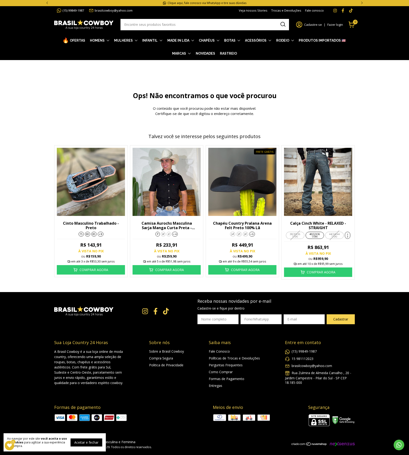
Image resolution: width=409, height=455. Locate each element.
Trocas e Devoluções (286, 10)
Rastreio (228, 53)
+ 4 (175, 234)
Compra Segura (161, 358)
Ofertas (77, 40)
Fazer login (335, 24)
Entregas (215, 385)
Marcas (179, 53)
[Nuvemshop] (309, 444)
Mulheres (123, 40)
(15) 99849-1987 (73, 10)
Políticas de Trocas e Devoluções (234, 358)
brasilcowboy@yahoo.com (114, 10)
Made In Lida (178, 40)
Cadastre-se (313, 24)
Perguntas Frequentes (226, 365)
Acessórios (256, 40)
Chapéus (207, 40)
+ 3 (347, 235)
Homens (97, 40)
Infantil (150, 40)
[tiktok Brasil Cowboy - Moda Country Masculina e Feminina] (351, 10)
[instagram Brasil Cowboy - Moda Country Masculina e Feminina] (335, 10)
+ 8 (100, 234)
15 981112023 (302, 358)
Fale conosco (314, 10)
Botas (230, 40)
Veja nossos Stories (253, 10)
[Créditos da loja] (341, 444)
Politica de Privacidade (166, 365)
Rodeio (282, 40)
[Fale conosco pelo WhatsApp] (399, 445)
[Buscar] (283, 24)
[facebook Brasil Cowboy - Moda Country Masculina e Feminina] (343, 10)
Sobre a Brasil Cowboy (166, 351)
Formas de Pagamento (226, 378)
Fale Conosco (219, 351)
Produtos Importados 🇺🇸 (322, 40)
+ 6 (252, 234)
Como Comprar (221, 372)
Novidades (205, 53)
